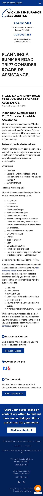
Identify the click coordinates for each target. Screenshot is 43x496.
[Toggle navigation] (40, 2)
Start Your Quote (20, 430)
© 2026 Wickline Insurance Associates (17, 442)
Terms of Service (28, 489)
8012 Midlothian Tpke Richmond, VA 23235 (21, 472)
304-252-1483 (22, 23)
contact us (6, 326)
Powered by (23, 491)
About (37, 442)
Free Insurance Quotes (12, 3)
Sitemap (28, 446)
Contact (18, 446)
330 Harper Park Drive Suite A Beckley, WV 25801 (21, 460)
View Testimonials (14, 393)
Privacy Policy (14, 489)
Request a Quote (13, 351)
